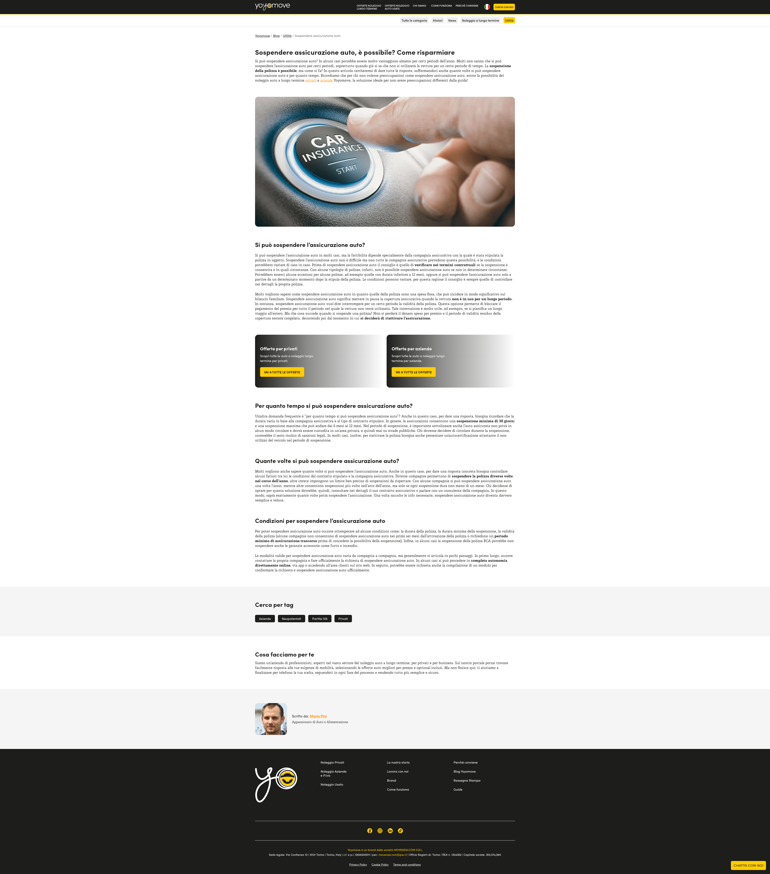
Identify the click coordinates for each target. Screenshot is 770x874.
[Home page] (276, 784)
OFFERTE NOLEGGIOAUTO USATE (397, 7)
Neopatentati (291, 618)
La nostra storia (398, 762)
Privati (343, 618)
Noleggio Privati (332, 762)
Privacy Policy (358, 864)
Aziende (265, 618)
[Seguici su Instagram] (380, 830)
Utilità (287, 35)
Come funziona (398, 789)
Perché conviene (466, 762)
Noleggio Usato (332, 784)
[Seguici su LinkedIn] (390, 830)
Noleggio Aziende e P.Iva (333, 773)
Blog (276, 35)
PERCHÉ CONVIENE (467, 5)
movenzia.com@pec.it (393, 855)
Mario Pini (318, 715)
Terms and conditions (407, 864)
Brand (391, 780)
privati (311, 80)
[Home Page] (272, 7)
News (452, 20)
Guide (458, 789)
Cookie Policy (380, 864)
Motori (438, 20)
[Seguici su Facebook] (369, 830)
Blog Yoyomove (465, 771)
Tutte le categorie (414, 20)
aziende (327, 80)
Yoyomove (262, 35)
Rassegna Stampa (467, 780)
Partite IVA (319, 618)
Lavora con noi (397, 771)
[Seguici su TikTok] (400, 830)
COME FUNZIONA (441, 5)
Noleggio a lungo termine (480, 20)
